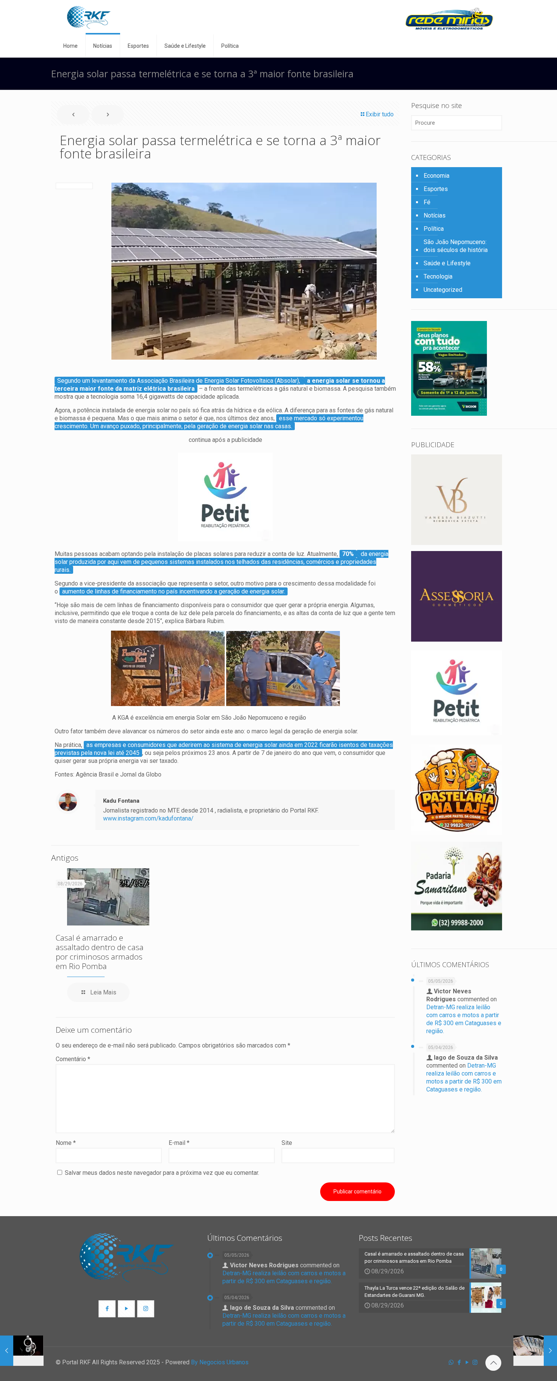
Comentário (73, 1059)
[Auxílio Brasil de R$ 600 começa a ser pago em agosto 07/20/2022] (535, 1351)
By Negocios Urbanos (220, 1362)
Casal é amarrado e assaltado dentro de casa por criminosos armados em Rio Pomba (100, 951)
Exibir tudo (380, 114)
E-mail (179, 1142)
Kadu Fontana (121, 800)
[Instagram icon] (475, 1362)
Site (287, 1142)
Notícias (435, 215)
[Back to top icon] (493, 1363)
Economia (436, 175)
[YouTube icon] (467, 1362)
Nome (66, 1142)
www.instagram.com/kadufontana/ (148, 818)
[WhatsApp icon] (451, 1362)
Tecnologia (438, 276)
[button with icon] (107, 1308)
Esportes (436, 189)
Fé (427, 202)
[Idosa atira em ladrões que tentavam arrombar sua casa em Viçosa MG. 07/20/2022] (22, 1351)
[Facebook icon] (459, 1362)
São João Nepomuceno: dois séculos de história (456, 246)
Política (434, 228)
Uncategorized (443, 289)
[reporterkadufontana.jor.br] (89, 17)
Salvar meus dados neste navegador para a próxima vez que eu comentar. (162, 1172)
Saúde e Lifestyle (447, 263)
